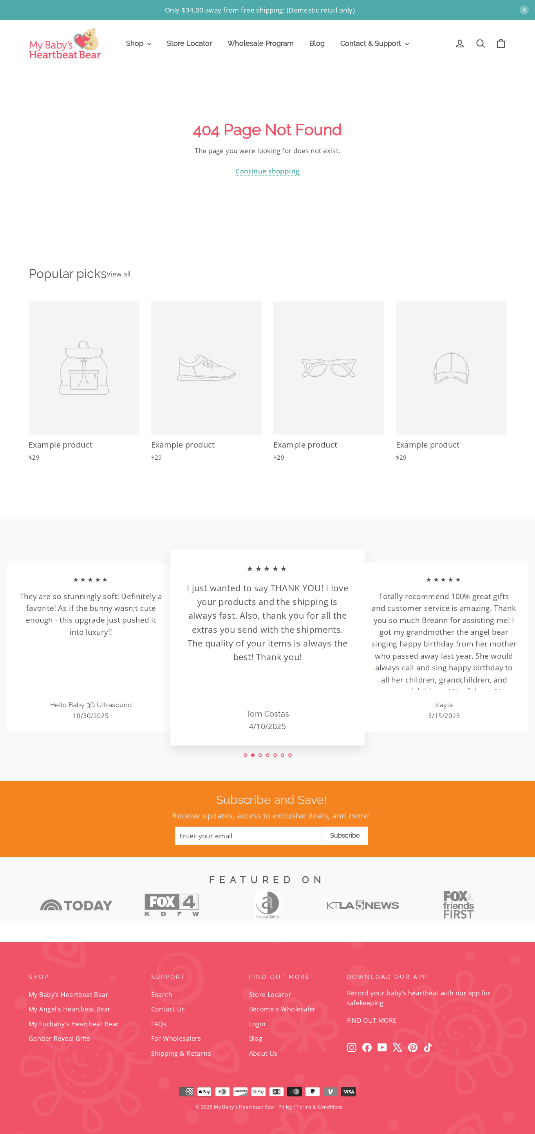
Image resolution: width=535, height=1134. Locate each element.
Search (162, 994)
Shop (135, 43)
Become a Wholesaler (282, 1009)
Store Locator (189, 43)
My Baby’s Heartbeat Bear (68, 994)
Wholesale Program (261, 43)
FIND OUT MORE (372, 1020)
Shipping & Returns (181, 1053)
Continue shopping (267, 170)
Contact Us (168, 1009)
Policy (285, 1106)
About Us (263, 1053)
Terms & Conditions (319, 1106)
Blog (317, 43)
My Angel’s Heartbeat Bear (70, 1009)
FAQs (159, 1024)
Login (257, 1024)
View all (118, 273)
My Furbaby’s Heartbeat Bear (74, 1024)
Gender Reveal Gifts (59, 1038)
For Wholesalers (176, 1038)
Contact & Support (371, 43)
